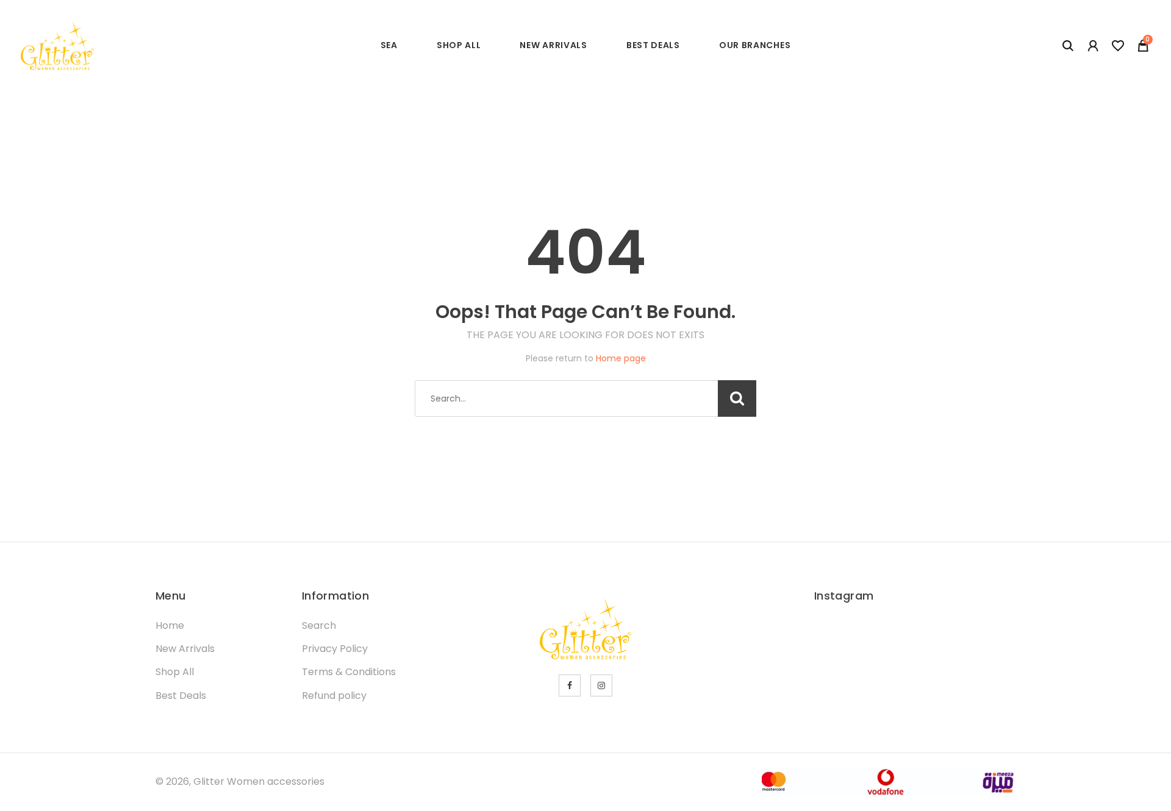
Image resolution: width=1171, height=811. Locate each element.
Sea (389, 45)
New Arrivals (553, 45)
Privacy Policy (335, 649)
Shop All (459, 45)
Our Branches (754, 45)
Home (170, 625)
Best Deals (653, 45)
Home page (621, 358)
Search (319, 625)
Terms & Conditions (349, 672)
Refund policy (334, 696)
